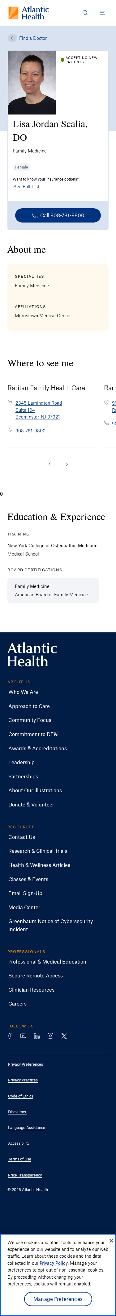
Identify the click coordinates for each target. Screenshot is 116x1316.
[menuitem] (53, 692)
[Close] (111, 1240)
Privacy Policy (54, 1263)
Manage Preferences (58, 1299)
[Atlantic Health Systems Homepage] (28, 13)
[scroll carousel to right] (67, 464)
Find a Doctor (33, 38)
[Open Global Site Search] (85, 12)
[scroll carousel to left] (49, 464)
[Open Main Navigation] (102, 12)
